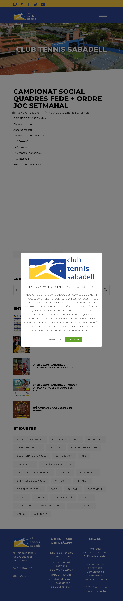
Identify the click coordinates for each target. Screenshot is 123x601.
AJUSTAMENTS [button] (52, 339)
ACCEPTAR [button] (73, 339)
